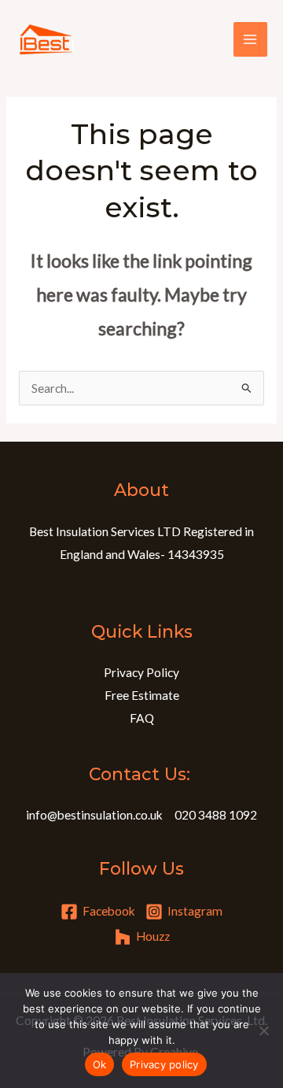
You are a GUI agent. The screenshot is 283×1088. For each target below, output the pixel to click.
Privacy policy (164, 1064)
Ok (100, 1064)
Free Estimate (142, 695)
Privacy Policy (141, 672)
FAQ (142, 718)
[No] (263, 1030)
